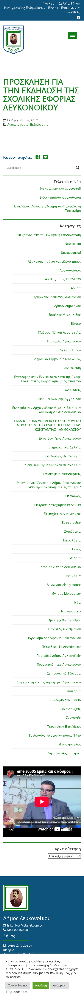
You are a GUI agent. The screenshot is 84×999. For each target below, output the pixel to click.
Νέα (77, 602)
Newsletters (73, 243)
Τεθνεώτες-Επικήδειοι (64, 726)
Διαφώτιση (72, 368)
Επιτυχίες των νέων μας (62, 513)
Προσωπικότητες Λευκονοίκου (59, 664)
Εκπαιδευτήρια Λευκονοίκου (60, 438)
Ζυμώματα (72, 531)
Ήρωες (76, 549)
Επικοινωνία (70, 7)
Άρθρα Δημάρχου (67, 306)
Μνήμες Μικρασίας (66, 593)
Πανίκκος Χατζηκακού (64, 629)
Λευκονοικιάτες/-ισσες (64, 584)
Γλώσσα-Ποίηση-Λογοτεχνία (59, 332)
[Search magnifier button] (78, 168)
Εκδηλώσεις (39, 124)
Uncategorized (71, 252)
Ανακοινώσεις (17, 124)
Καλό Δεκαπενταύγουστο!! (60, 188)
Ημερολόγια (71, 540)
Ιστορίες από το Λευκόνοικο (60, 567)
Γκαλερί (49, 3)
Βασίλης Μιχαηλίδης (65, 314)
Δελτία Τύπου (69, 3)
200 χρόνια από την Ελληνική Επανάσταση (48, 235)
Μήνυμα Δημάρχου (17, 945)
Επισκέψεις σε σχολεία (63, 456)
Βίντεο (53, 7)
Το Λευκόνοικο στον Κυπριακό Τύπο (55, 735)
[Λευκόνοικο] (42, 40)
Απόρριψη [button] (59, 985)
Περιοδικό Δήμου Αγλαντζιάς (59, 655)
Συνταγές (73, 717)
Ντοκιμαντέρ (71, 611)
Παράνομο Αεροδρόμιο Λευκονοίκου (54, 638)
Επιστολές (73, 496)
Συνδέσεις (72, 12)
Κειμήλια (73, 575)
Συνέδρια (74, 691)
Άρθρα (76, 288)
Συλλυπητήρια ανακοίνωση (60, 197)
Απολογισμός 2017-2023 (63, 279)
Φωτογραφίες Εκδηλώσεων (24, 7)
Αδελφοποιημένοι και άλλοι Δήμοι (54, 261)
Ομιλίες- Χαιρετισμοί (64, 620)
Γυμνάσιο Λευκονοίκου (64, 341)
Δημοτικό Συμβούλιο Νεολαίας (57, 359)
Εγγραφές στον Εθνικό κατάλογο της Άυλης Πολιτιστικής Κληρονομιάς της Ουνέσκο (47, 378)
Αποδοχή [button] (41, 985)
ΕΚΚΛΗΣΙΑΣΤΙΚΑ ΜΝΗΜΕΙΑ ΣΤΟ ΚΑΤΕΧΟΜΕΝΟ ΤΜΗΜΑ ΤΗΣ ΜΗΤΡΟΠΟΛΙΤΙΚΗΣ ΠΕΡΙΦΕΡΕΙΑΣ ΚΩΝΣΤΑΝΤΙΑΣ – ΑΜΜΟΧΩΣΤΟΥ (47, 425)
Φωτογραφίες (70, 744)
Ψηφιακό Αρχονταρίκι (64, 753)
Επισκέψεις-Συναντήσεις (62, 474)
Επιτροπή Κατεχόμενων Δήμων (57, 505)
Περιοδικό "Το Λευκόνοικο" (61, 646)
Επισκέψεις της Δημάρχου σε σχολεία (51, 465)
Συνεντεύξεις (70, 709)
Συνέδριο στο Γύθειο (65, 700)
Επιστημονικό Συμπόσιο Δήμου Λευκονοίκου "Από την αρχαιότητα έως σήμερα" (48, 484)
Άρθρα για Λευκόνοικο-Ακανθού (57, 297)
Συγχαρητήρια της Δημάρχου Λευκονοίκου (49, 682)
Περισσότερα (16, 992)
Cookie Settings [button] (18, 985)
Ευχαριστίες (71, 522)
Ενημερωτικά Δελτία (64, 447)
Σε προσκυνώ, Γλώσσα (64, 673)
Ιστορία (75, 558)
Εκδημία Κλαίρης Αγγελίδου (59, 399)
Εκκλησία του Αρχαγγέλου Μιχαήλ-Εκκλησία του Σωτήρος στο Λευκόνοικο (46, 409)
